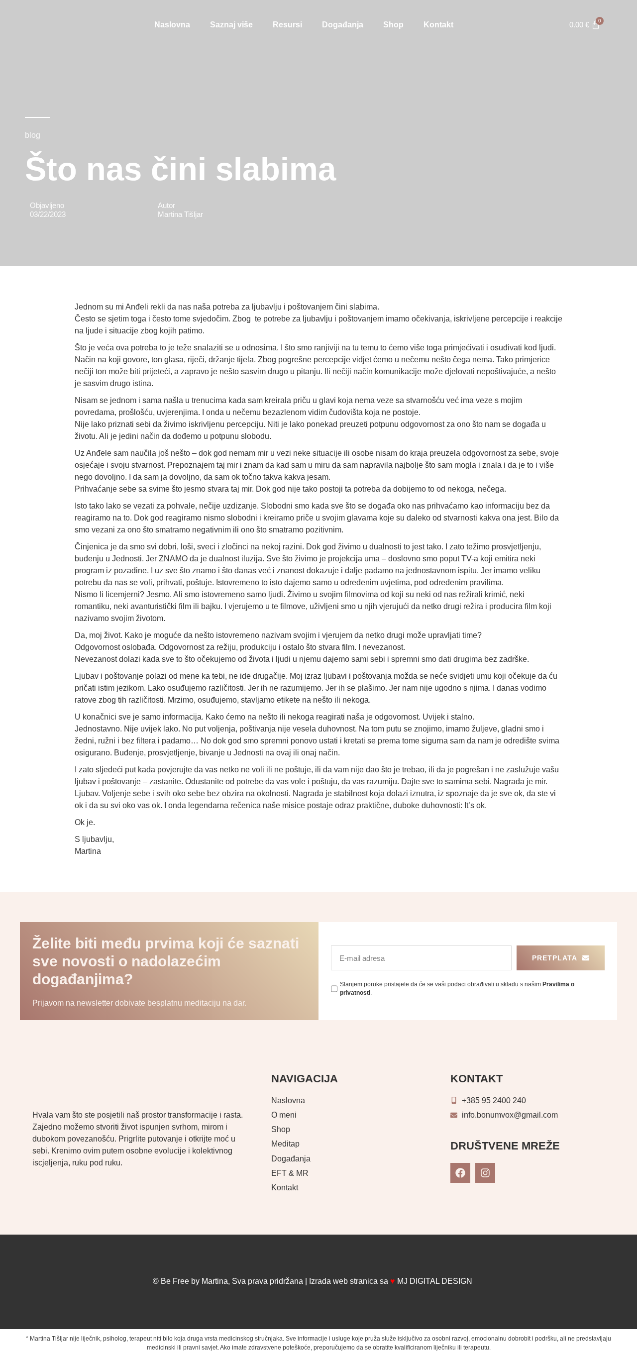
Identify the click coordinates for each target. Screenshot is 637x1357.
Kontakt (438, 24)
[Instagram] (485, 1173)
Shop (393, 24)
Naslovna (172, 24)
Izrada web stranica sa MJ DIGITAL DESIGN (391, 1281)
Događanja (342, 24)
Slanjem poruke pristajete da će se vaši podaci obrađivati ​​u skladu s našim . (457, 988)
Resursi (287, 24)
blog (32, 135)
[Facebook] (460, 1173)
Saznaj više (231, 24)
